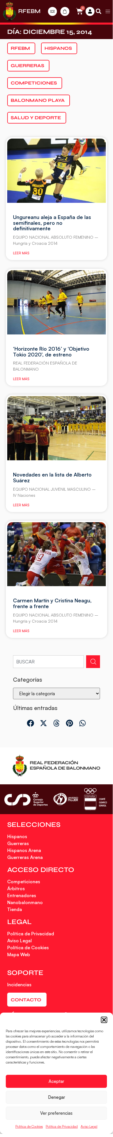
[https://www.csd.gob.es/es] (26, 799)
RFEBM (29, 11)
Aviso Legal (89, 1126)
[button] (104, 1020)
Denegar (56, 1097)
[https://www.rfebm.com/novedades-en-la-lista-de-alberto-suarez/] (56, 428)
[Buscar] (93, 661)
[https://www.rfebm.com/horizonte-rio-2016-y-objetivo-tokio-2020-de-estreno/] (56, 302)
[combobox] (48, 661)
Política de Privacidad (62, 1126)
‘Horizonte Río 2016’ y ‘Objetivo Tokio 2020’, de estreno (51, 351)
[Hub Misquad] (90, 11)
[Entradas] (52, 11)
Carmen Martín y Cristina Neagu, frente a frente (52, 603)
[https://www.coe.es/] (95, 799)
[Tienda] (64, 11)
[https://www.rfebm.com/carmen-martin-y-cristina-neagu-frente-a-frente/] (56, 554)
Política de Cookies (29, 1126)
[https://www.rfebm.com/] (9, 11)
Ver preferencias (56, 1113)
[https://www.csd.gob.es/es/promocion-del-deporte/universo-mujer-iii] (65, 799)
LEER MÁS (21, 253)
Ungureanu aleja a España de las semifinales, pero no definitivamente (52, 223)
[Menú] (108, 11)
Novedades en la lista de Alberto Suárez (52, 477)
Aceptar (56, 1081)
